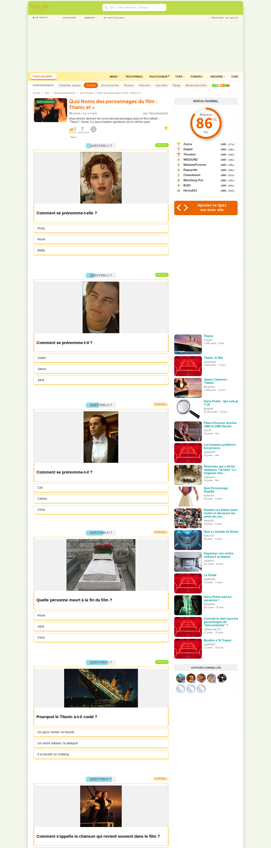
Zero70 (207, 430)
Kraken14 (209, 495)
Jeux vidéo (162, 85)
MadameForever (194, 164)
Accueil (36, 93)
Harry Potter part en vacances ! (218, 598)
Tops (179, 76)
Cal (39, 487)
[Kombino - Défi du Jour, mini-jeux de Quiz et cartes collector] (220, 85)
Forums (196, 76)
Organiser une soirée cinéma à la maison (218, 555)
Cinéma (90, 85)
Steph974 (209, 560)
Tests (134, 76)
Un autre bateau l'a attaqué (57, 743)
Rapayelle (190, 169)
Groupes (216, 76)
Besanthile (209, 387)
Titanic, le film (213, 357)
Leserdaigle (210, 361)
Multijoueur (158, 76)
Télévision (144, 85)
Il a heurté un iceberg (53, 754)
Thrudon (189, 154)
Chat (234, 76)
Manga (176, 85)
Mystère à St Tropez (218, 640)
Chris (41, 509)
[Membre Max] (183, 682)
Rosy (41, 228)
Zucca (187, 144)
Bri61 (187, 185)
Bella (41, 250)
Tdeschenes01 (158, 113)
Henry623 (190, 190)
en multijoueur (113, 17)
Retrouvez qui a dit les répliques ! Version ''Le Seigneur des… (220, 470)
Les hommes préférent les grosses (220, 446)
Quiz (47, 93)
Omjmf (188, 149)
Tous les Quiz (42, 76)
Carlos (42, 498)
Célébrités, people (70, 85)
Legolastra (209, 477)
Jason (41, 369)
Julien (41, 358)
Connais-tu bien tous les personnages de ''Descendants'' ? (221, 622)
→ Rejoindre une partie (223, 17)
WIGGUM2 (190, 159)
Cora (41, 637)
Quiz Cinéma (86, 93)
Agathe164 (209, 452)
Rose (41, 239)
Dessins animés (110, 85)
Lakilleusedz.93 (212, 629)
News (114, 76)
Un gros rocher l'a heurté (55, 732)
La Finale (210, 575)
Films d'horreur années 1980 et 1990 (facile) (220, 424)
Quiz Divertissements (65, 93)
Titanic (73, 137)
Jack (40, 380)
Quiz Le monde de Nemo (221, 531)
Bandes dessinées (196, 85)
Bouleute (208, 408)
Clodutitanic (192, 175)
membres (89, 17)
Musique (129, 85)
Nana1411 (209, 520)
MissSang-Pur (193, 180)
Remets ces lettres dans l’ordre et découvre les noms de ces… (221, 513)
